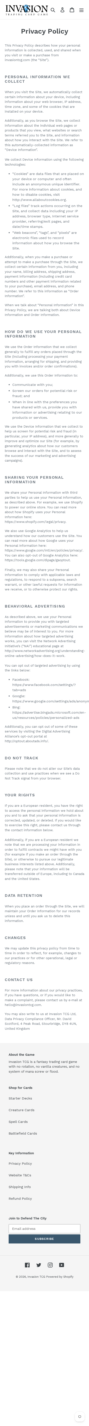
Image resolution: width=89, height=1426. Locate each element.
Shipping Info (20, 1187)
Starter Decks (20, 1098)
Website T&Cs (20, 1175)
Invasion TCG (36, 1276)
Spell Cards (18, 1122)
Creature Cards (21, 1110)
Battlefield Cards (23, 1133)
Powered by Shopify (59, 1276)
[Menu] (81, 10)
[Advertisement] (44, 1357)
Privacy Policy (20, 1163)
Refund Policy (20, 1198)
